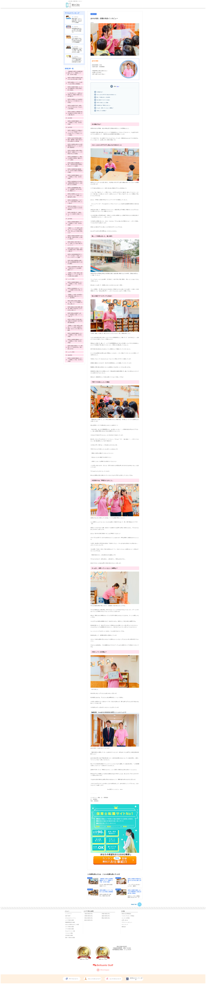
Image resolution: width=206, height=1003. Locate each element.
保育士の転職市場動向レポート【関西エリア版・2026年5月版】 (75, 177)
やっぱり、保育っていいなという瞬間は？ (105, 107)
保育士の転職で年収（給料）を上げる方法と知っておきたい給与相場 (75, 107)
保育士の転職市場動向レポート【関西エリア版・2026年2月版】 (75, 335)
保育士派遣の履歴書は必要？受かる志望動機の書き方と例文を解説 (75, 262)
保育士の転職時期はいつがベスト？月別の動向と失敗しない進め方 (75, 201)
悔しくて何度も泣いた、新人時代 (103, 97)
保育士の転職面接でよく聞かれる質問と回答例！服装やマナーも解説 (75, 158)
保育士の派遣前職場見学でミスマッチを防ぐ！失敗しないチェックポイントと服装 (75, 256)
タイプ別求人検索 (69, 926)
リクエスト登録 (69, 933)
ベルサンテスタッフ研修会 (128, 915)
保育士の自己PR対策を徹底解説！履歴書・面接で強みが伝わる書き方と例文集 (75, 140)
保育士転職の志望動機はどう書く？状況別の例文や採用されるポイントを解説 (75, 164)
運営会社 (124, 926)
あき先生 (70, 127)
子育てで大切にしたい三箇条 (102, 102)
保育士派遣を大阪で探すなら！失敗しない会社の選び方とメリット (75, 243)
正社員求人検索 (69, 935)
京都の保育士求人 (106, 913)
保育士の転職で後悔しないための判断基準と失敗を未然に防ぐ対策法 (134, 891)
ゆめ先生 (70, 355)
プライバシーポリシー (127, 922)
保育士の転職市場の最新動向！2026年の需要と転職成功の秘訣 (75, 170)
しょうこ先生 (71, 279)
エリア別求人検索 (69, 920)
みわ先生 (70, 118)
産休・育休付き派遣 (70, 937)
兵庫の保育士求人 (88, 915)
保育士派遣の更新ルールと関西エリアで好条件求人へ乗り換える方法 (75, 347)
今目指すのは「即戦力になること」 (104, 105)
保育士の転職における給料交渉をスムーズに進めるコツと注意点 (75, 101)
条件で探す (68, 915)
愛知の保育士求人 (106, 918)
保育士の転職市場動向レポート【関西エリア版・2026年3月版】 (75, 284)
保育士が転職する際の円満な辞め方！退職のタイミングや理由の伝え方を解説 (75, 152)
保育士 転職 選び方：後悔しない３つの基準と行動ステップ (75, 214)
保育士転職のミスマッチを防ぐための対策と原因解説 (75, 83)
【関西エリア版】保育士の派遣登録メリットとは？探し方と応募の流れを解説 (75, 274)
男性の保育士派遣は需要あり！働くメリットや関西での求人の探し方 (75, 302)
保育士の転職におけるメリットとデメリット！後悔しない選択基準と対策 (75, 195)
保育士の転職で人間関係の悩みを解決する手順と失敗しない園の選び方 (75, 113)
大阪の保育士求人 (88, 913)
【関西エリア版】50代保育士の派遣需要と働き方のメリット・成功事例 (75, 296)
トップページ (68, 913)
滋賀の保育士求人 (106, 915)
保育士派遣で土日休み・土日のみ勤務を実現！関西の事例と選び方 (75, 249)
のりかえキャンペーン (70, 918)
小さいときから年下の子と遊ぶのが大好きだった (106, 94)
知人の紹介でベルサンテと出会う (103, 99)
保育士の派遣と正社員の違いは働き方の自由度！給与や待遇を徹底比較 (75, 321)
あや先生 (70, 218)
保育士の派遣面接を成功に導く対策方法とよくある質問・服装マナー (75, 268)
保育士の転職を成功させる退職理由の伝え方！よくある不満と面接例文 (75, 146)
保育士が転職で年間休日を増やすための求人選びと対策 (134, 880)
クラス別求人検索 (69, 928)
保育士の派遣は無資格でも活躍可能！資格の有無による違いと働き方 (75, 237)
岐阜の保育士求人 (88, 920)
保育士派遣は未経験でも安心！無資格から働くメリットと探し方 (75, 315)
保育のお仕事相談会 (126, 913)
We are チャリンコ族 (70, 931)
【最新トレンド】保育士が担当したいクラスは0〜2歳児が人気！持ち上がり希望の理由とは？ (75, 230)
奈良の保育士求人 (88, 918)
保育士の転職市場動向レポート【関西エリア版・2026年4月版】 (75, 223)
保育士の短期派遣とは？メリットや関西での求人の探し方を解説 (75, 290)
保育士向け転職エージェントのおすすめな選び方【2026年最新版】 (75, 208)
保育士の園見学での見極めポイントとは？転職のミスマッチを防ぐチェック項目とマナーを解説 (75, 133)
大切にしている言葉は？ (101, 110)
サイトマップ (125, 924)
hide (118, 86)
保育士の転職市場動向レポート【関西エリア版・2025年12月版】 (75, 360)
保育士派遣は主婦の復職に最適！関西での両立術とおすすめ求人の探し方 (75, 308)
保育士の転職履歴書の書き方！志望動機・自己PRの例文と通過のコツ (74, 189)
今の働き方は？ (100, 91)
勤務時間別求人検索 (70, 922)
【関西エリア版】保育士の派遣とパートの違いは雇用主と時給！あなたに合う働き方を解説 (75, 328)
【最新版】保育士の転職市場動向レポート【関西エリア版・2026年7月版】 (106, 880)
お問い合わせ (125, 920)
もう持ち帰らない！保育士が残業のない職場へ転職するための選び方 (75, 95)
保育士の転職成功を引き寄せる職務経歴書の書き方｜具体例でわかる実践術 (75, 183)
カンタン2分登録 (126, 918)
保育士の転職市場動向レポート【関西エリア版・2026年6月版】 (75, 122)
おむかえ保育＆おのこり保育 (72, 924)
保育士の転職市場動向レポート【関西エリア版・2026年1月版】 (75, 341)
